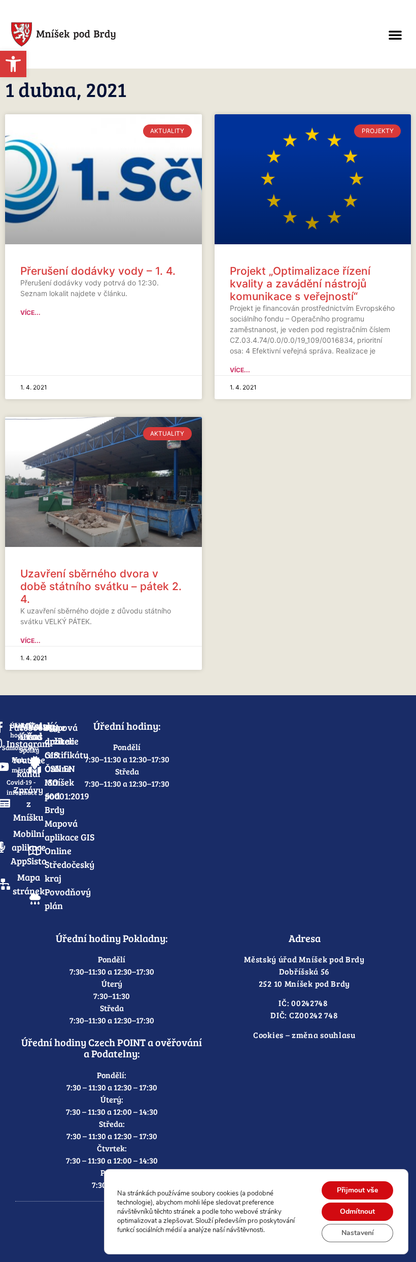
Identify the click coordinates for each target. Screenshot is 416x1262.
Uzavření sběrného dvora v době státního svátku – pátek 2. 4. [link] (101, 586)
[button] (395, 34)
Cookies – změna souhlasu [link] (304, 1034)
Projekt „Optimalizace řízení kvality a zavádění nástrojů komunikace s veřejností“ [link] (300, 284)
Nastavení (357, 1233)
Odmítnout (357, 1211)
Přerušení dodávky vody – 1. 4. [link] (98, 271)
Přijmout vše (357, 1190)
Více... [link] (30, 312)
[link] (13, 64)
